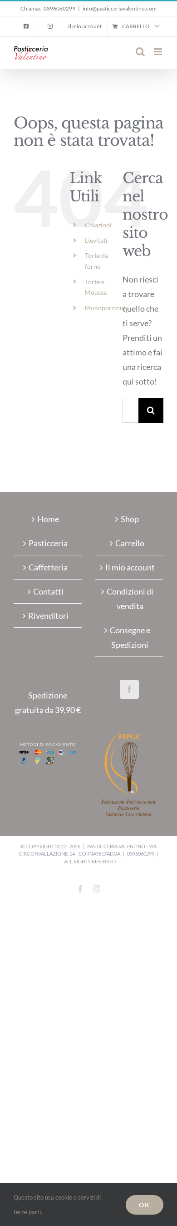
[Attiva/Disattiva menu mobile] (158, 51)
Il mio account (130, 567)
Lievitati (96, 240)
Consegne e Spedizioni (130, 637)
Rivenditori (48, 615)
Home (48, 519)
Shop (130, 519)
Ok (144, 1205)
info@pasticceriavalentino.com (120, 8)
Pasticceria (48, 543)
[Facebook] (129, 689)
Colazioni (98, 225)
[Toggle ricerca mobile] (140, 51)
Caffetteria (48, 567)
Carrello (129, 543)
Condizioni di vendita (130, 598)
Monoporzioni (105, 308)
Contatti (48, 591)
